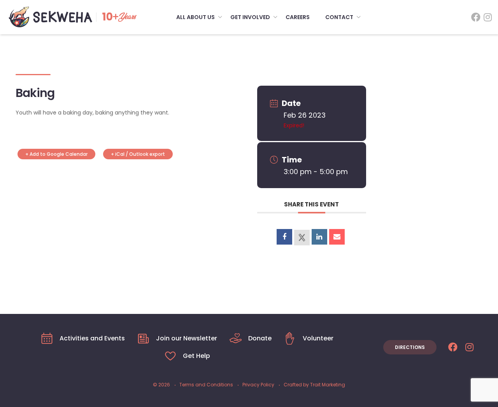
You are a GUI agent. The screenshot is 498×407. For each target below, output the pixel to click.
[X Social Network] (302, 237)
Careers (298, 17)
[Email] (337, 237)
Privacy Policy (258, 384)
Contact (339, 17)
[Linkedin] (319, 237)
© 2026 (161, 384)
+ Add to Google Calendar (56, 154)
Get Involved (250, 17)
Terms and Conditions (206, 384)
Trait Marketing (327, 384)
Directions (410, 347)
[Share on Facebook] (284, 237)
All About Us (195, 17)
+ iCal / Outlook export (138, 154)
